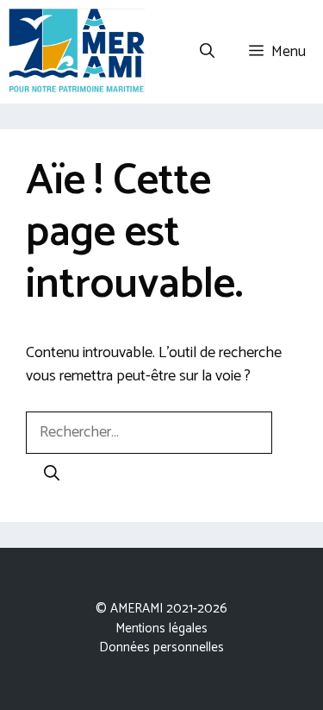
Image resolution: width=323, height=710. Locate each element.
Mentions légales (161, 628)
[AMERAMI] (77, 52)
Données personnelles (161, 647)
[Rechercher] (52, 475)
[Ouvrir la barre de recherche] (207, 52)
